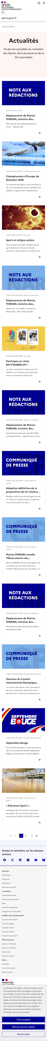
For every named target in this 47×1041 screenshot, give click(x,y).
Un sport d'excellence (10, 919)
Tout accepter (23, 1019)
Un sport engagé (8, 924)
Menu (43, 3)
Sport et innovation (9, 948)
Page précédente (15, 836)
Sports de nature (8, 956)
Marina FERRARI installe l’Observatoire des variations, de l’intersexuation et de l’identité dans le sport (20, 556)
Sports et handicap (9, 944)
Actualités (5, 964)
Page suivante (32, 836)
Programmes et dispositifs (11, 911)
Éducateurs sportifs (9, 887)
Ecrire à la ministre (8, 968)
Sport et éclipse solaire (20, 240)
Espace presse (7, 972)
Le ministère (6, 891)
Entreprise (5, 879)
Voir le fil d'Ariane (8, 26)
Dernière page (36, 836)
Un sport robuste (8, 928)
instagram (28, 860)
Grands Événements (9, 895)
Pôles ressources (8, 940)
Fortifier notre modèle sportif (13, 915)
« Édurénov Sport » (17, 805)
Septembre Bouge (17, 743)
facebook (4, 860)
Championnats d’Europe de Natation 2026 (22, 178)
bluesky (43, 860)
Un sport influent (8, 932)
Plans (4, 903)
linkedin (20, 860)
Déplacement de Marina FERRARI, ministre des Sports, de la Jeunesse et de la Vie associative (23, 117)
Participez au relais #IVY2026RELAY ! (17, 362)
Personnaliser (23, 1034)
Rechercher (38, 3)
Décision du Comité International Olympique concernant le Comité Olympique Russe (21, 680)
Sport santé (6, 952)
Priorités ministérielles (10, 907)
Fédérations (6, 883)
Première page (11, 836)
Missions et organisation (10, 899)
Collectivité (6, 875)
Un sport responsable (9, 936)
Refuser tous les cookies (23, 1026)
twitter (12, 860)
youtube (35, 860)
